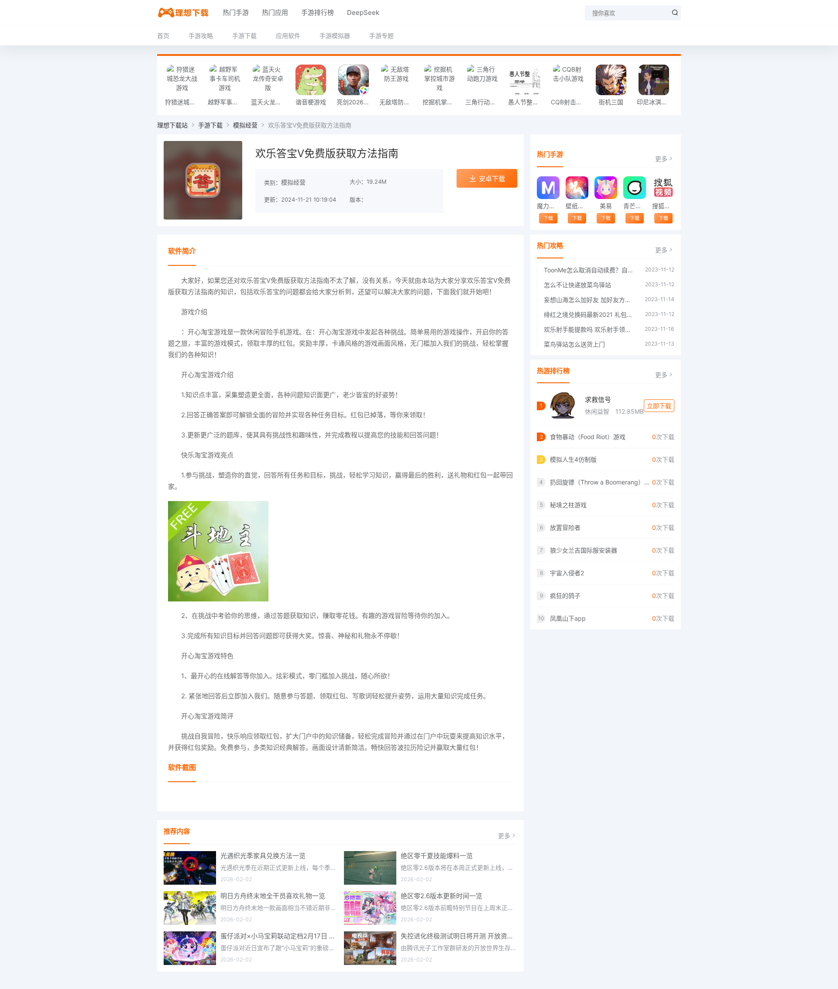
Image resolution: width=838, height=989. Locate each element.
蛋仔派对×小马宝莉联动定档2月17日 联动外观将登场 (278, 936)
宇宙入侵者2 (567, 573)
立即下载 (659, 405)
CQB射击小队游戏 (570, 102)
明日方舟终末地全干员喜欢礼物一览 (272, 896)
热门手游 (236, 12)
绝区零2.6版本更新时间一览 (441, 896)
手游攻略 (201, 35)
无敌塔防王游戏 (398, 102)
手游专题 (381, 35)
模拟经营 (245, 125)
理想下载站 (172, 125)
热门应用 (275, 12)
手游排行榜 (317, 12)
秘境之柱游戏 (568, 504)
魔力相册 (548, 205)
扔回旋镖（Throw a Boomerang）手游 (601, 482)
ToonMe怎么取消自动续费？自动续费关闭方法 (590, 270)
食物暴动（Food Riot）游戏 (587, 436)
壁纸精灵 (577, 205)
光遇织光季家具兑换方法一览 (263, 856)
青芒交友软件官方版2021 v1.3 (634, 205)
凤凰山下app (568, 618)
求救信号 (598, 399)
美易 (606, 205)
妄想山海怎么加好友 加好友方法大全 (590, 299)
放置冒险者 (565, 527)
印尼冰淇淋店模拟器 (656, 102)
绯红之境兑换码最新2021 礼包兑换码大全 (590, 314)
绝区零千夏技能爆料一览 (437, 856)
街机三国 (611, 102)
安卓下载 (492, 179)
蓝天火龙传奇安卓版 (270, 102)
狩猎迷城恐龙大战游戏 (184, 102)
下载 (548, 218)
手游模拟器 (334, 35)
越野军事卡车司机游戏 (227, 102)
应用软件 (288, 35)
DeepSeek (363, 12)
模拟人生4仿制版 (573, 459)
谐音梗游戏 (310, 102)
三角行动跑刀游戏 (484, 102)
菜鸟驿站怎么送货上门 (574, 344)
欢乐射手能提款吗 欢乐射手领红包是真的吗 (590, 329)
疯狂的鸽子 (565, 595)
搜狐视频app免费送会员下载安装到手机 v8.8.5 (663, 205)
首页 (163, 35)
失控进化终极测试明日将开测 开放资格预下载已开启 (459, 936)
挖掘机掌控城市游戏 (441, 102)
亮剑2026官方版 (356, 102)
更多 (504, 835)
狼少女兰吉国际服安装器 (583, 550)
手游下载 (244, 35)
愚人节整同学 (526, 102)
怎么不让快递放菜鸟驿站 (577, 284)
